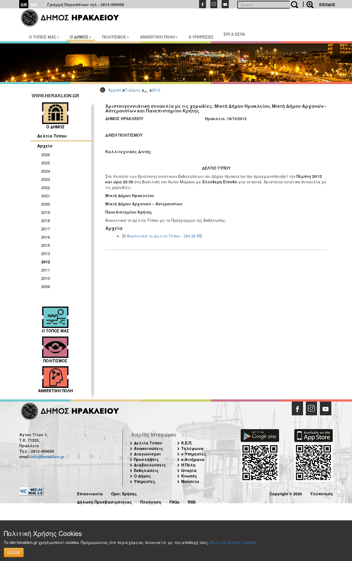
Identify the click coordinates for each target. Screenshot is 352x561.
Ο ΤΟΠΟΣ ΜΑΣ (42, 37)
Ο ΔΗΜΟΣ (79, 37)
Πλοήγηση (150, 501)
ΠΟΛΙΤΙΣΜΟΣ (114, 37)
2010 (45, 278)
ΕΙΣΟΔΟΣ (327, 4)
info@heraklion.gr (47, 456)
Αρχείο (44, 146)
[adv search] (308, 4)
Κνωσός (189, 476)
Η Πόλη (188, 465)
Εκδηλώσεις (146, 470)
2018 (45, 220)
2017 (45, 228)
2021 (45, 195)
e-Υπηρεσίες (193, 454)
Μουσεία (190, 481)
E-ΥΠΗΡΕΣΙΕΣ (201, 37)
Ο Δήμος (132, 90)
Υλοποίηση (321, 493)
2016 (45, 237)
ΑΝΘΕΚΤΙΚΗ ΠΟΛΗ (157, 37)
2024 (45, 171)
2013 (45, 253)
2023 (45, 179)
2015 (45, 245)
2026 (45, 154)
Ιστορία (189, 470)
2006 (45, 286)
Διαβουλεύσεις (150, 465)
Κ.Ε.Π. (186, 443)
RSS (192, 501)
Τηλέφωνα (192, 448)
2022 (45, 187)
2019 (45, 212)
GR (24, 5)
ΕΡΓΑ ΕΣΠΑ (234, 34)
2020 (45, 204)
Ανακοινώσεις (148, 448)
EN (34, 5)
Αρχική (114, 90)
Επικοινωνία (90, 493)
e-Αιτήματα (192, 459)
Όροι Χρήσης (124, 493)
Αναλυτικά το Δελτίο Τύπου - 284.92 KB (164, 236)
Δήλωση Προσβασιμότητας (104, 501)
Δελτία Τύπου (52, 136)
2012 (156, 90)
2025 (45, 162)
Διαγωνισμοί (147, 454)
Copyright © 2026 (286, 493)
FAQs (174, 501)
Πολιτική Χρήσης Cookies (233, 542)
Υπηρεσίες (144, 481)
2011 (45, 270)
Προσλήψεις (146, 459)
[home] (73, 17)
